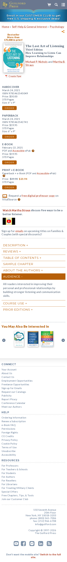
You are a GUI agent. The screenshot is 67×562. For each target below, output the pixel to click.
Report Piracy (9, 399)
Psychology (57, 26)
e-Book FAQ (9, 425)
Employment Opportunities (17, 380)
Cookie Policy (9, 443)
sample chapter (18, 264)
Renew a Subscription (14, 421)
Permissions (8, 428)
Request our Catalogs (14, 391)
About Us (7, 373)
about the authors (21, 270)
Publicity (7, 395)
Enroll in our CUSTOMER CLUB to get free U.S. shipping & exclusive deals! (34, 17)
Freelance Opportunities (15, 384)
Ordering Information (14, 417)
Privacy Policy (10, 439)
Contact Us (8, 377)
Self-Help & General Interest (29, 26)
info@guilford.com (45, 524)
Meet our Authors (12, 406)
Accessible (18, 150)
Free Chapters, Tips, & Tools (18, 495)
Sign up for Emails (12, 388)
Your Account (9, 369)
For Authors (8, 476)
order (9, 108)
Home (5, 26)
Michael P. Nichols (37, 61)
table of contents (21, 258)
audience (11, 276)
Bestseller (13, 34)
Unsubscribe (9, 451)
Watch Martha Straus (17, 210)
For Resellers (9, 480)
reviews (10, 251)
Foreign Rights (10, 432)
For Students (9, 473)
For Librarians (9, 484)
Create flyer (15, 76)
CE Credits (8, 436)
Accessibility (9, 454)
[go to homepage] (13, 4)
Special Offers (10, 491)
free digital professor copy (38, 195)
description (14, 245)
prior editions (16, 309)
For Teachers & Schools (15, 469)
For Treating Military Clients (18, 488)
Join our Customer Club (15, 499)
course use (13, 303)
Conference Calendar (14, 403)
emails (19, 231)
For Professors (10, 465)
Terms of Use (9, 447)
